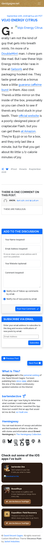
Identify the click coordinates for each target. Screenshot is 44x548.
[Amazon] (39, 441)
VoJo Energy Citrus (19, 20)
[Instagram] (15, 441)
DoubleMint (9, 53)
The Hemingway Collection (28, 434)
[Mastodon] (27, 444)
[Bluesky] (9, 441)
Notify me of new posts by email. (21, 299)
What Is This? (11, 371)
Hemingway (10, 421)
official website (29, 116)
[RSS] (16, 444)
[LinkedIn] (27, 441)
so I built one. (22, 412)
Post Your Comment (26, 309)
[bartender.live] (21, 441)
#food (14, 169)
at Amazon (28, 131)
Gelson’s (16, 69)
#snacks (23, 169)
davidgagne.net (10, 3)
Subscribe (34, 343)
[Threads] (3, 441)
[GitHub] (22, 444)
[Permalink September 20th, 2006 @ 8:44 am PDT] (2, 169)
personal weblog (31, 375)
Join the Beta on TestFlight (19, 501)
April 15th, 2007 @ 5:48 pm (27, 200)
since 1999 (21, 381)
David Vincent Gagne (13, 535)
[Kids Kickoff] (33, 441)
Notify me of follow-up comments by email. (22, 292)
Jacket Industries (12, 541)
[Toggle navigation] (39, 3)
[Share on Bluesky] (7, 169)
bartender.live (11, 396)
